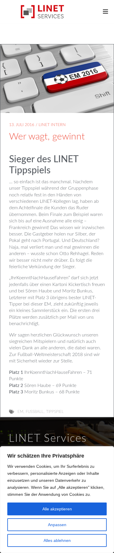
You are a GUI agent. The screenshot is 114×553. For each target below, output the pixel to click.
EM (20, 412)
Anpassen (57, 524)
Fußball (35, 412)
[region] (57, 499)
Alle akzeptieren (57, 509)
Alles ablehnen (57, 540)
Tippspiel (55, 412)
